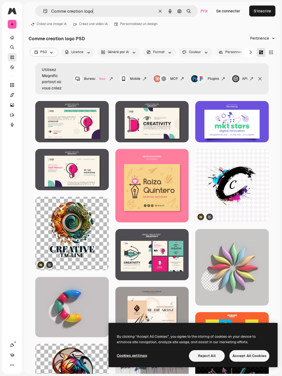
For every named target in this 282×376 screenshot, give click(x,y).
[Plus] (12, 365)
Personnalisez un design (139, 24)
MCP (174, 79)
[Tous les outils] (12, 85)
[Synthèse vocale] (12, 124)
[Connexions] (12, 345)
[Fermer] (260, 79)
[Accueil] (12, 37)
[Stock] (12, 57)
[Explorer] (12, 67)
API (244, 79)
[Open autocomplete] (43, 11)
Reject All (207, 355)
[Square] (271, 52)
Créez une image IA (52, 24)
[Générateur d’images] (12, 104)
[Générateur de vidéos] (12, 114)
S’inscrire (262, 11)
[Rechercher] (12, 47)
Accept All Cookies (249, 355)
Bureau (94, 79)
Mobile (135, 79)
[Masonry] (261, 52)
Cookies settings (132, 355)
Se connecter (228, 11)
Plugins (213, 79)
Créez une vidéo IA (93, 24)
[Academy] (12, 355)
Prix (204, 11)
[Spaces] (12, 95)
